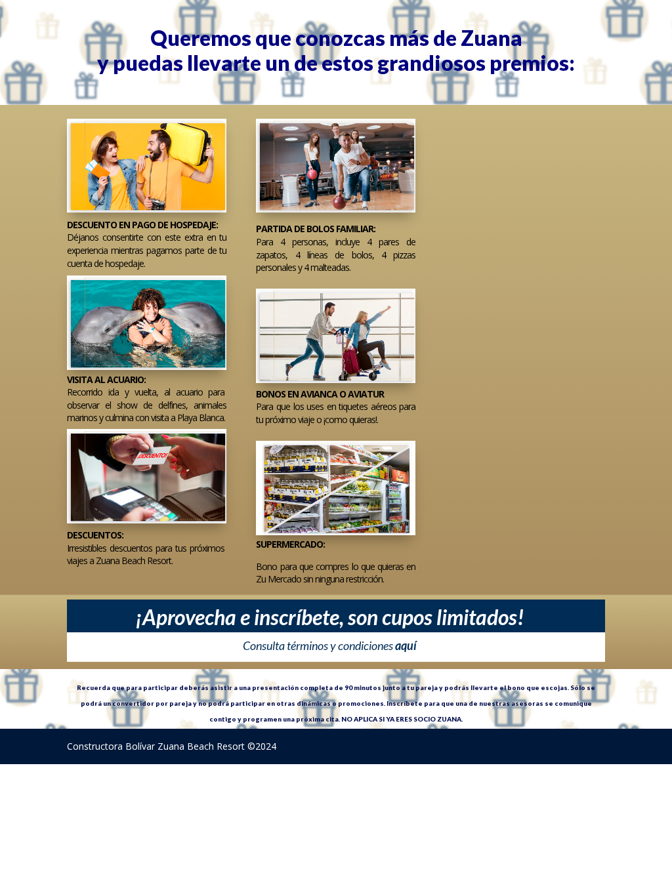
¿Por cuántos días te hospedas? (481, 300)
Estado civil (471, 214)
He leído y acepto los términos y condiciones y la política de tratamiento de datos (480, 405)
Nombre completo (483, 145)
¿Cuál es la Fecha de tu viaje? (560, 300)
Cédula (542, 145)
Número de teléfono (548, 220)
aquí (406, 645)
